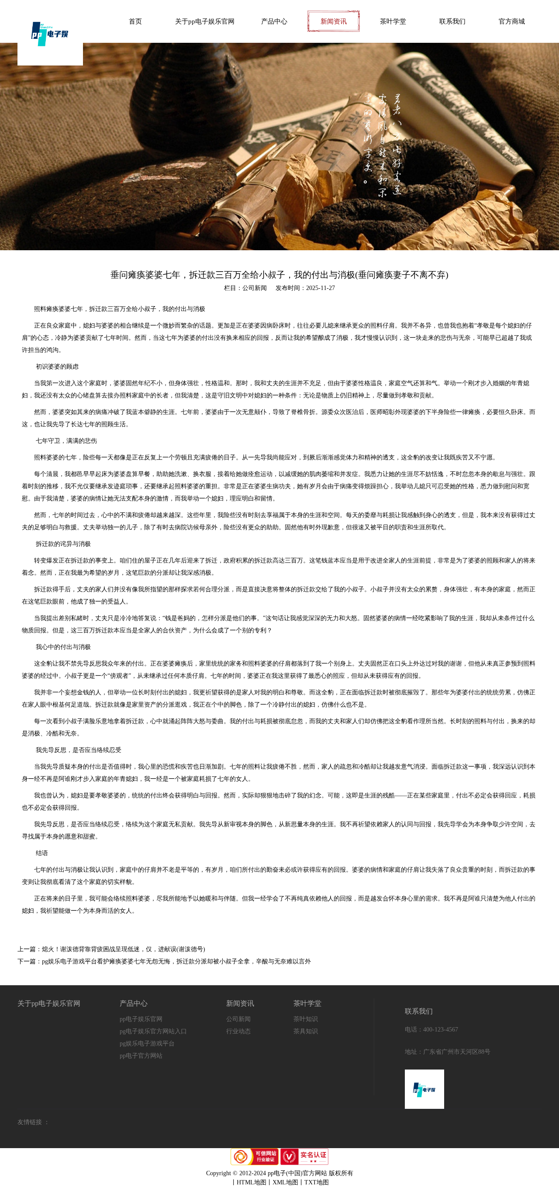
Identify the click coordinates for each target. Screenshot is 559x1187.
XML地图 (285, 1182)
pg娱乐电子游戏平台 (147, 1043)
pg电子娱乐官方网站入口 (153, 1031)
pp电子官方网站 (141, 1055)
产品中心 (274, 21)
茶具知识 (305, 1031)
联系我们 (452, 21)
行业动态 (238, 1031)
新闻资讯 (334, 21)
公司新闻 (238, 1019)
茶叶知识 (305, 1019)
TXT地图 (316, 1182)
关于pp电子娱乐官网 (205, 21)
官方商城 (512, 21)
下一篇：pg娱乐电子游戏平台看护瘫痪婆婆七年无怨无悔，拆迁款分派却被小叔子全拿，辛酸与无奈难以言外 (164, 961)
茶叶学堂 (393, 21)
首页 (135, 21)
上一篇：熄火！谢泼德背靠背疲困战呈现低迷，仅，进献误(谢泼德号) (111, 949)
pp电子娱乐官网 (141, 1019)
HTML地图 (251, 1182)
